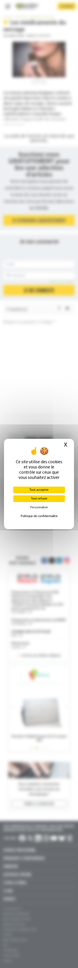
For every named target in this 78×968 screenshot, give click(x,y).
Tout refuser (39, 498)
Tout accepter (39, 490)
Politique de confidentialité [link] (39, 516)
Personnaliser (39, 507)
